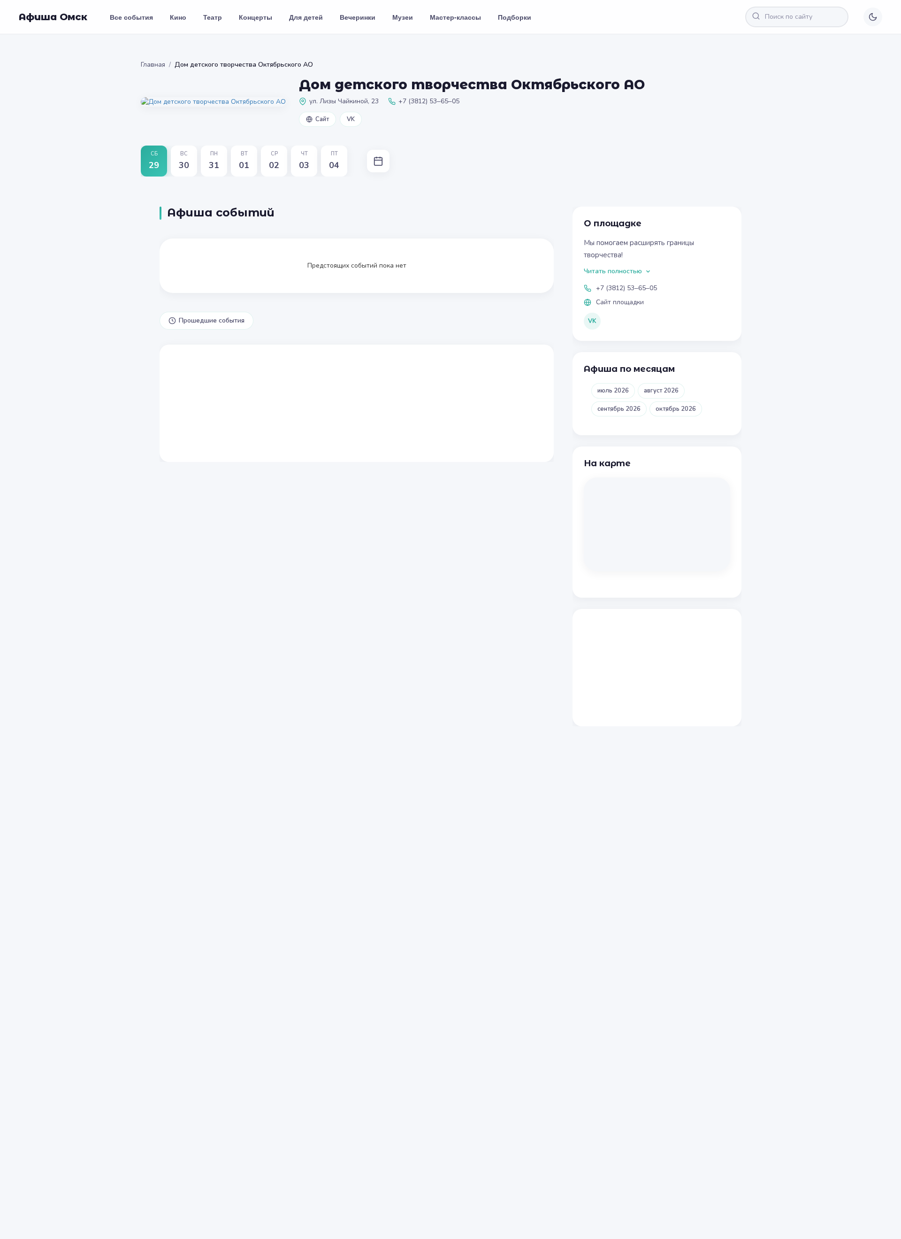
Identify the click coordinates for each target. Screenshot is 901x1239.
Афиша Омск (53, 17)
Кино (178, 17)
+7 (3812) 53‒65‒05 (626, 288)
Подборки (514, 17)
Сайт (322, 119)
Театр (212, 17)
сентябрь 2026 (619, 409)
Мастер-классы (455, 17)
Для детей (306, 17)
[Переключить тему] (872, 17)
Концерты (255, 17)
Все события (131, 17)
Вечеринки (357, 17)
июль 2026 (613, 390)
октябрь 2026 (676, 409)
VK (351, 119)
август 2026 (661, 390)
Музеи (402, 17)
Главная (153, 64)
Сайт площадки (620, 302)
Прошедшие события (211, 320)
